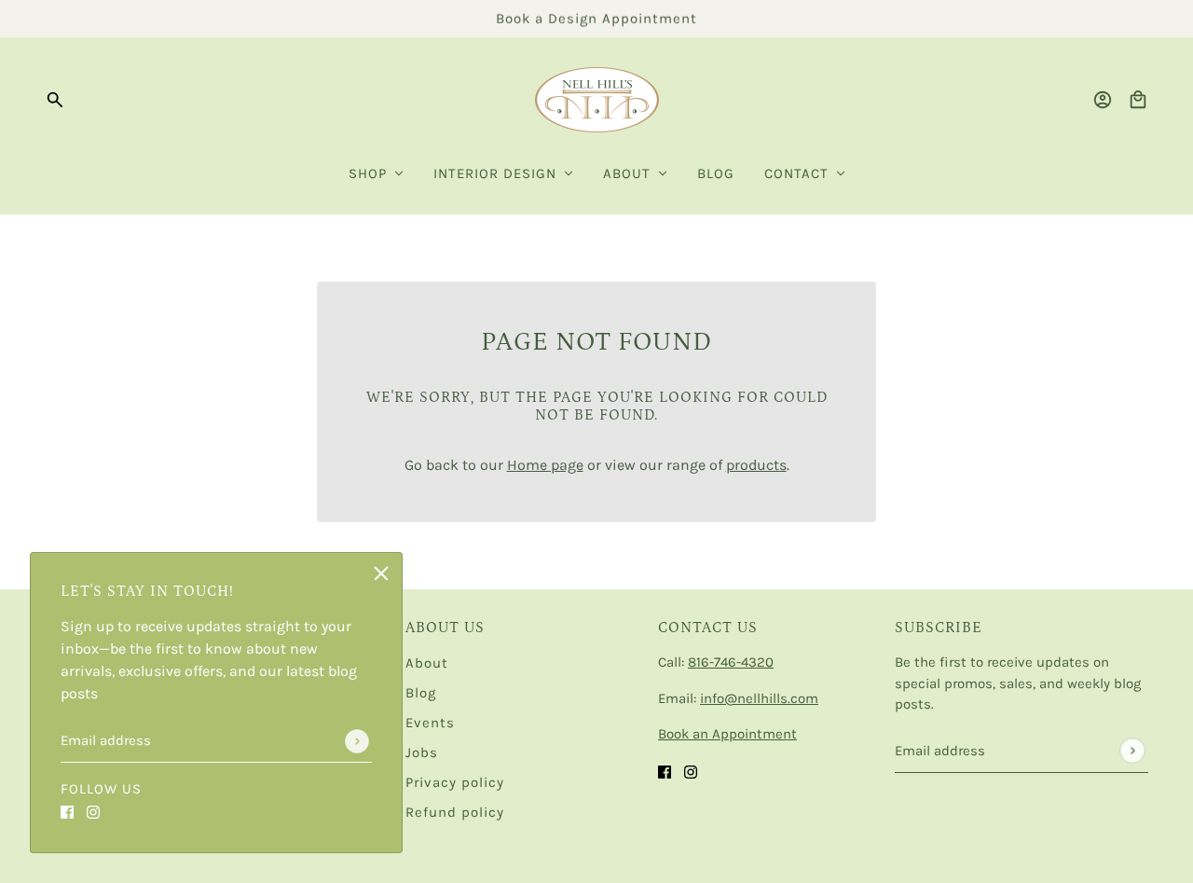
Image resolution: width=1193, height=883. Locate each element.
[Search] (55, 100)
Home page (545, 465)
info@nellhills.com (759, 698)
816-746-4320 (731, 662)
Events (430, 722)
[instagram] (93, 811)
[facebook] (67, 811)
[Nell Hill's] (597, 99)
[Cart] (1138, 100)
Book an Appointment (727, 733)
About (426, 663)
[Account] (1102, 100)
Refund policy (454, 812)
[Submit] (357, 741)
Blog (420, 692)
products (756, 465)
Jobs (421, 752)
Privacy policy (454, 782)
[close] (381, 573)
